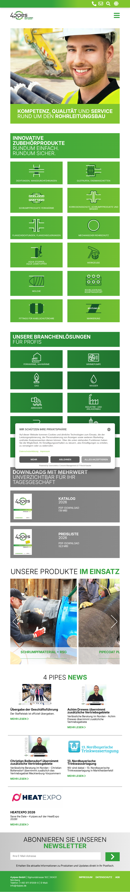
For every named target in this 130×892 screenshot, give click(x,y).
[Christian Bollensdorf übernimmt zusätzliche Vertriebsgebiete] (36, 747)
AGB (117, 877)
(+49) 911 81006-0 (29, 882)
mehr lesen (18, 718)
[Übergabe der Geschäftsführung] (36, 695)
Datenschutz (104, 877)
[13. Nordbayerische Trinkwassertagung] (93, 747)
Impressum (85, 877)
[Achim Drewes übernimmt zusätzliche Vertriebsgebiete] (93, 695)
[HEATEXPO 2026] (36, 798)
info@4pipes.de (18, 885)
